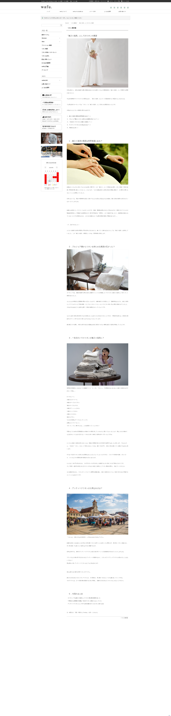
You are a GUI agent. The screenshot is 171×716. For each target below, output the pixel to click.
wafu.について (63, 11)
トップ (48, 11)
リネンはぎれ (45, 56)
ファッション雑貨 (47, 45)
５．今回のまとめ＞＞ (72, 127)
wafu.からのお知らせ (78, 11)
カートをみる (126, 1)
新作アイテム (45, 35)
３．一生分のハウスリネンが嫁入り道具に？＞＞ (79, 122)
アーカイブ (45, 70)
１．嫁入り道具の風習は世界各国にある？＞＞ (79, 116)
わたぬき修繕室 (46, 63)
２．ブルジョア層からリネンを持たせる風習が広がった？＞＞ (83, 119)
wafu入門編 (45, 66)
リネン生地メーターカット (49, 52)
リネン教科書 (74, 23)
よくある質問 (107, 11)
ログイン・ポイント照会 (114, 1)
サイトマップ (103, 1)
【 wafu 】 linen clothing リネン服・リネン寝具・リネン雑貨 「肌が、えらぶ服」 (59, 1)
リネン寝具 (45, 49)
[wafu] (46, 2)
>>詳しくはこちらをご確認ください (72, 18)
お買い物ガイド (122, 11)
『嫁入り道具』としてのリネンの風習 (82, 35)
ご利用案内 (91, 1)
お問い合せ (97, 1)
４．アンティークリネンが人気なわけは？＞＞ (79, 125)
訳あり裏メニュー (47, 59)
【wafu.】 (67, 23)
